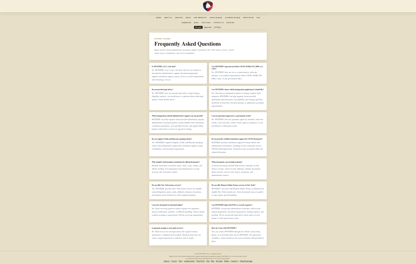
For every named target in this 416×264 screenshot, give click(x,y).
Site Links (206, 23)
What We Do (248, 18)
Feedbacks (186, 23)
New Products (200, 18)
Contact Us (219, 23)
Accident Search (232, 18)
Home (158, 18)
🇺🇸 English (198, 27)
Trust (188, 18)
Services (179, 18)
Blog (196, 23)
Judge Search (216, 18)
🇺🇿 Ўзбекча (217, 27)
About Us (168, 18)
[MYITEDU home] (208, 6)
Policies (230, 23)
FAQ (258, 18)
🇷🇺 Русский (207, 27)
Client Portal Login (246, 261)
